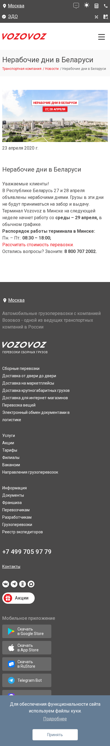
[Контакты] (107, 6)
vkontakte (5, 586)
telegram (14, 586)
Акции (8, 443)
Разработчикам (17, 517)
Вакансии (11, 465)
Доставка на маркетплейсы (28, 383)
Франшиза (12, 502)
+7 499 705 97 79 (27, 551)
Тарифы (9, 450)
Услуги (8, 435)
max (31, 586)
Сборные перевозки (20, 368)
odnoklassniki (22, 586)
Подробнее (55, 718)
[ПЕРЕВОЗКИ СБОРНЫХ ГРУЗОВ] (24, 38)
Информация (14, 488)
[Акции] (96, 17)
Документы (13, 495)
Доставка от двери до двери (29, 376)
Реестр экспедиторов (22, 532)
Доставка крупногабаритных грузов (36, 390)
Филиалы (10, 457)
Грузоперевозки (17, 524)
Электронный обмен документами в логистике (36, 416)
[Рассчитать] (96, 6)
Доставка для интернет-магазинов (35, 398)
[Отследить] (106, 17)
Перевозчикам (16, 510)
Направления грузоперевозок (30, 472)
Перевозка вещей (19, 405)
